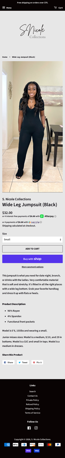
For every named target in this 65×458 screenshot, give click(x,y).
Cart (60, 7)
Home (4, 57)
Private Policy (32, 400)
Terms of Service (32, 412)
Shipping (6, 225)
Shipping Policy (32, 408)
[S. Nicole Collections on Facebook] (29, 428)
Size (4, 234)
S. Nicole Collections (40, 439)
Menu (8, 7)
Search (32, 391)
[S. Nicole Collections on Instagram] (36, 428)
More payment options (32, 267)
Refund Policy (32, 404)
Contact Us (32, 395)
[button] (32, 222)
